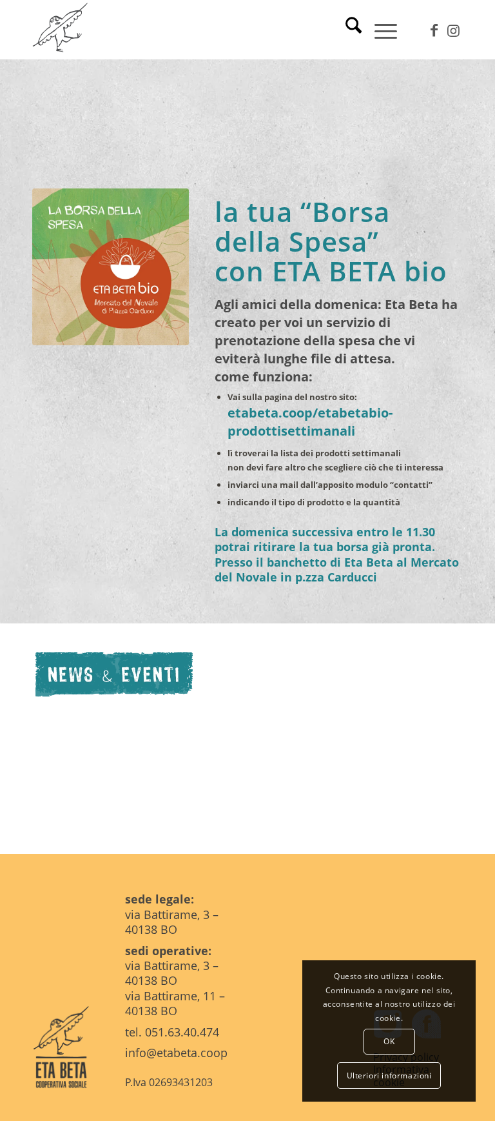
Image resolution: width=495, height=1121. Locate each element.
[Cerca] (347, 30)
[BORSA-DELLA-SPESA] (110, 266)
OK (388, 1041)
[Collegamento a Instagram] (453, 29)
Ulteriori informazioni (389, 1075)
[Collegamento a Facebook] (433, 29)
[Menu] (379, 30)
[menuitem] (347, 30)
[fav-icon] (61, 30)
